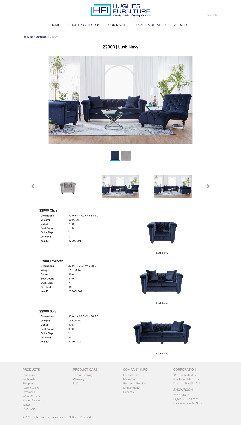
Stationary (41, 36)
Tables (27, 405)
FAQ (76, 383)
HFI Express (130, 375)
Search (211, 15)
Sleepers (28, 383)
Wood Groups (31, 396)
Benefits (128, 392)
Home (55, 25)
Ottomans (29, 392)
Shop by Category (84, 25)
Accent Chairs (31, 388)
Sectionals (29, 379)
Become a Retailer (134, 383)
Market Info (130, 379)
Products (28, 36)
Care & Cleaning (82, 375)
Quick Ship (117, 25)
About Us (182, 25)
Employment (131, 388)
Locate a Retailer (150, 25)
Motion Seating (32, 400)
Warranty (78, 379)
